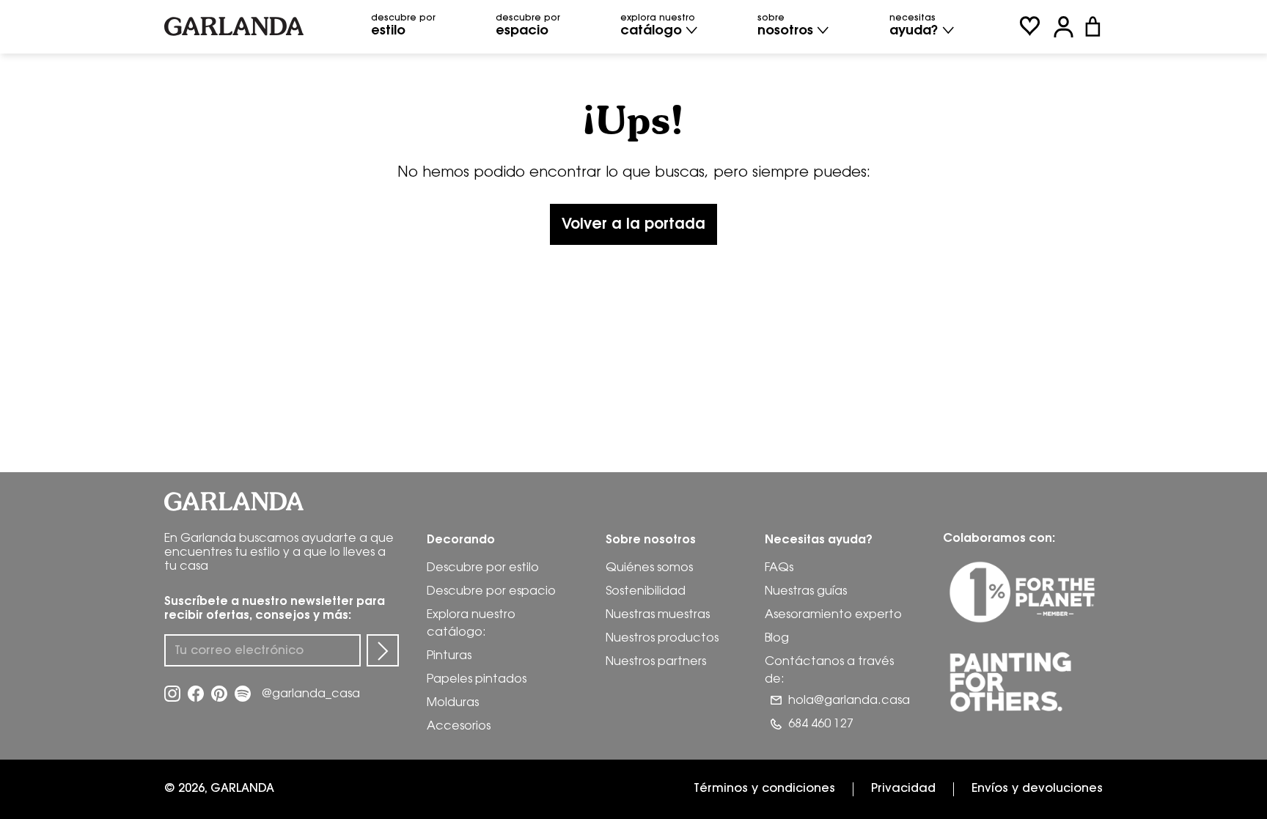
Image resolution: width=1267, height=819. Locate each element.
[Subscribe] (383, 650)
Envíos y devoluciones (1037, 789)
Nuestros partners (656, 662)
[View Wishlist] (1030, 27)
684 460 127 (820, 725)
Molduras (453, 703)
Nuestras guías (806, 592)
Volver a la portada (633, 225)
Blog (777, 639)
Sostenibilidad (646, 592)
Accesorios (459, 727)
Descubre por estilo (483, 569)
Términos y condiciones (764, 789)
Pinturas (449, 657)
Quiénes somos (649, 569)
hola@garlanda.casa (849, 701)
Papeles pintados (476, 680)
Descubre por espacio (491, 592)
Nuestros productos (662, 639)
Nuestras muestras (658, 615)
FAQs (779, 569)
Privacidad (903, 789)
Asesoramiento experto (833, 615)
